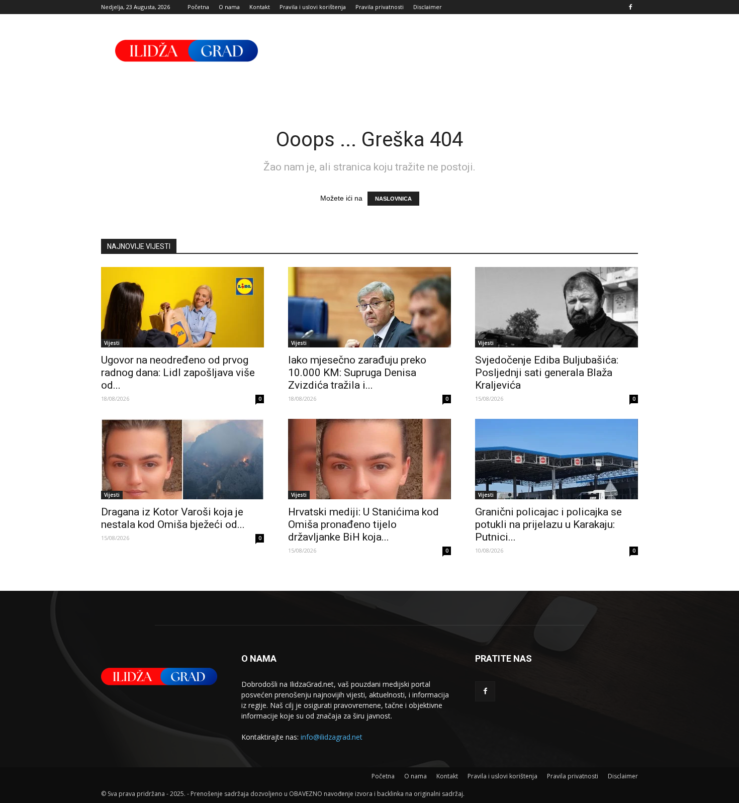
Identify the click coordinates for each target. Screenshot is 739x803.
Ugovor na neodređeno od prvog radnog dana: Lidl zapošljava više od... (178, 372)
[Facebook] (630, 7)
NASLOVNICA (393, 199)
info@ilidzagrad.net (331, 737)
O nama (229, 7)
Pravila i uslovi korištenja (313, 7)
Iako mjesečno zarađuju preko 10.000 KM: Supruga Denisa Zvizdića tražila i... (357, 372)
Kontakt (259, 7)
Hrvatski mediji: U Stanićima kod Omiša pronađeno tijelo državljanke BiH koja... (363, 524)
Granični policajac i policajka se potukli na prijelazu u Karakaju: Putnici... (548, 524)
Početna (198, 7)
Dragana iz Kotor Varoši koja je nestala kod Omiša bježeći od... (173, 518)
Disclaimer (427, 7)
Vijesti (112, 342)
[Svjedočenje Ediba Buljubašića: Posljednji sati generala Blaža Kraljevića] (556, 307)
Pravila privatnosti (379, 7)
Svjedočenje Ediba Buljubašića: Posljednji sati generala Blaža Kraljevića (546, 372)
